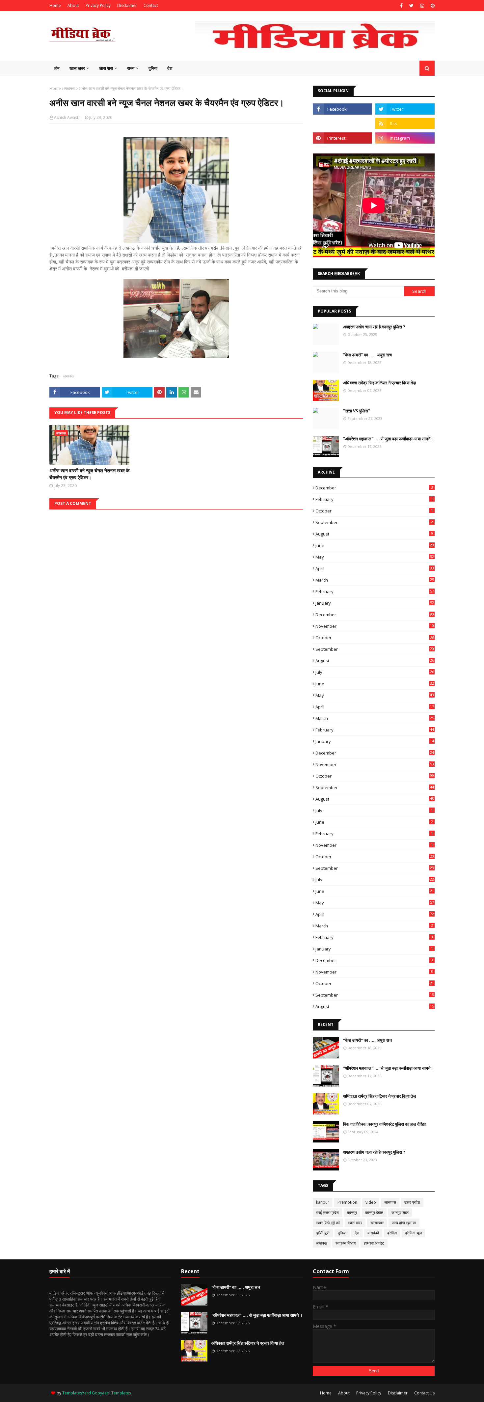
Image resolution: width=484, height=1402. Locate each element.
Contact (151, 5)
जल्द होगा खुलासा (404, 1222)
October (374, 511)
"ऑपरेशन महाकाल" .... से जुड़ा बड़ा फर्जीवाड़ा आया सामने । (388, 439)
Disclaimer (127, 5)
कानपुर (352, 1212)
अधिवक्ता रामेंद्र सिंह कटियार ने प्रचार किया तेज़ (379, 383)
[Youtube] (342, 123)
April (374, 568)
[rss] (405, 123)
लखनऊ (69, 88)
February (374, 499)
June (374, 545)
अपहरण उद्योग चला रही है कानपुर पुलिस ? (374, 327)
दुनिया (342, 1233)
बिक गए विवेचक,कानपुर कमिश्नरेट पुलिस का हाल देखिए (384, 1124)
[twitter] (411, 5)
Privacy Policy (98, 5)
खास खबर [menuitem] (77, 68)
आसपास (390, 1202)
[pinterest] (432, 5)
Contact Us (424, 1393)
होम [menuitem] (57, 68)
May (374, 557)
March (374, 580)
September (374, 522)
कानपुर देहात (374, 1212)
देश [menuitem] (169, 68)
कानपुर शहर (400, 1212)
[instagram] (422, 5)
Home (55, 5)
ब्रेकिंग (392, 1233)
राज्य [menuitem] (130, 68)
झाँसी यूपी (323, 1233)
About (73, 5)
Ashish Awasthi (68, 117)
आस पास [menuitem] (106, 68)
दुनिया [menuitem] (152, 68)
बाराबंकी (373, 1233)
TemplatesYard (76, 1393)
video (370, 1202)
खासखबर (377, 1222)
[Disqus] (176, 591)
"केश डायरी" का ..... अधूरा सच (367, 355)
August (374, 534)
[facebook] (401, 5)
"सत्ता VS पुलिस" (356, 411)
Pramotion (347, 1202)
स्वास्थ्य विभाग (346, 1243)
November (374, 626)
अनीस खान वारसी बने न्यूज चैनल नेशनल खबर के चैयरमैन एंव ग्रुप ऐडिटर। (89, 474)
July (374, 672)
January (374, 603)
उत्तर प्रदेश (412, 1202)
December (374, 488)
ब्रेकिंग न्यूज (413, 1233)
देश (357, 1233)
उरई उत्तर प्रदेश (327, 1212)
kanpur (322, 1202)
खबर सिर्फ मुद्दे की (328, 1222)
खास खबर (355, 1222)
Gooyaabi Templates (111, 1393)
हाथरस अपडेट (374, 1243)
